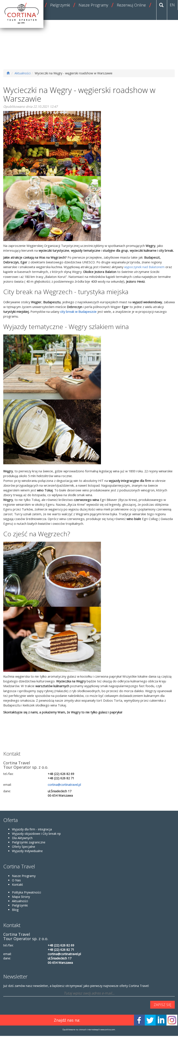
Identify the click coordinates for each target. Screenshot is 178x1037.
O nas (16, 5)
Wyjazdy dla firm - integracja (32, 829)
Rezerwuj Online (131, 5)
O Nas (16, 880)
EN (172, 4)
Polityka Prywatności (26, 892)
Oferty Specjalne (23, 847)
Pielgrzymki (60, 5)
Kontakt (18, 15)
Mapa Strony (21, 897)
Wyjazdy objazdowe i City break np (36, 834)
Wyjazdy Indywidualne (27, 851)
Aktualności (23, 73)
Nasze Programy (93, 5)
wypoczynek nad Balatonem (144, 267)
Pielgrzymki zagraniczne (28, 842)
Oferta (35, 5)
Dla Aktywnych (22, 838)
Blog (15, 910)
